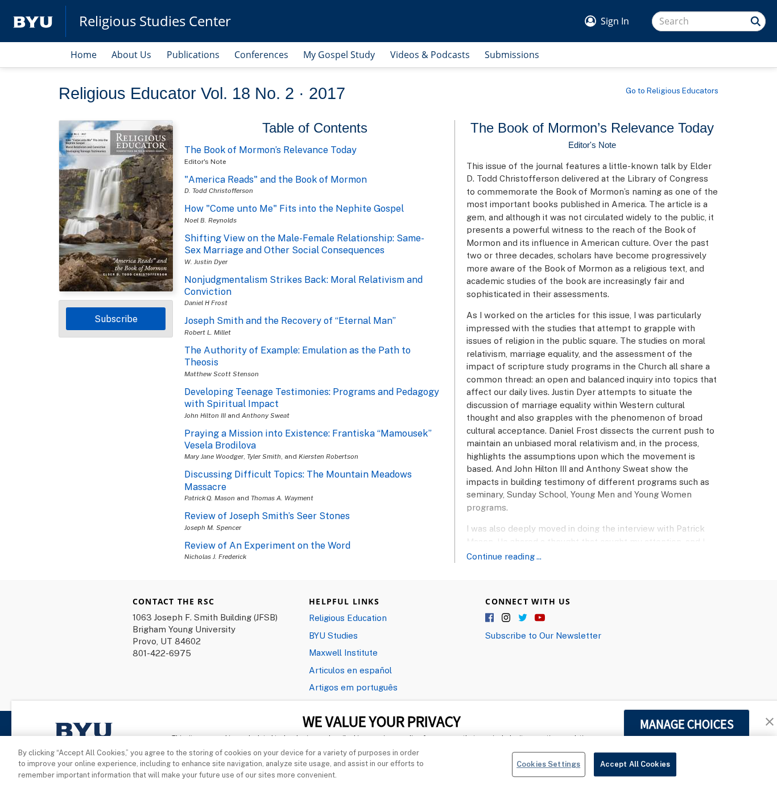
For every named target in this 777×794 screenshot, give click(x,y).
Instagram (507, 618)
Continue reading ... (504, 556)
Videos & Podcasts (430, 54)
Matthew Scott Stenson (221, 373)
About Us (131, 54)
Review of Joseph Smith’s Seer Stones (267, 515)
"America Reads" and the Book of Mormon (275, 179)
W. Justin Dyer (206, 261)
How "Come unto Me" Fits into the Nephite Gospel (294, 208)
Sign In (615, 21)
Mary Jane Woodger (213, 456)
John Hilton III (205, 415)
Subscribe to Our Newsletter (543, 635)
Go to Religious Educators (672, 90)
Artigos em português (353, 687)
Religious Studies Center (155, 21)
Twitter (523, 618)
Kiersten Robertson (328, 456)
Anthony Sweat (266, 415)
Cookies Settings (548, 763)
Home (84, 54)
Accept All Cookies (635, 763)
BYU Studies (333, 635)
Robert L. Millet (207, 332)
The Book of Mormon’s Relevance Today (270, 149)
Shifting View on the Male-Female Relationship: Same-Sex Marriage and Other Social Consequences (304, 244)
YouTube (540, 618)
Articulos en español (350, 670)
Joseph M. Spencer (212, 527)
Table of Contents (314, 127)
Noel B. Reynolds (210, 220)
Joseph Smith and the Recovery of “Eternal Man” (290, 320)
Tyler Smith (264, 456)
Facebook (490, 618)
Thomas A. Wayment (282, 497)
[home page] (33, 21)
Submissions (512, 54)
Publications (193, 54)
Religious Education (348, 617)
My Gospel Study (339, 54)
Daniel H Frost (206, 302)
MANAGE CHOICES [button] (687, 724)
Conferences (261, 54)
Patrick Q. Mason (209, 497)
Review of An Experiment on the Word (267, 545)
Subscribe (116, 318)
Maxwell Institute (343, 652)
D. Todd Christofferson (218, 190)
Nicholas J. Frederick (215, 556)
